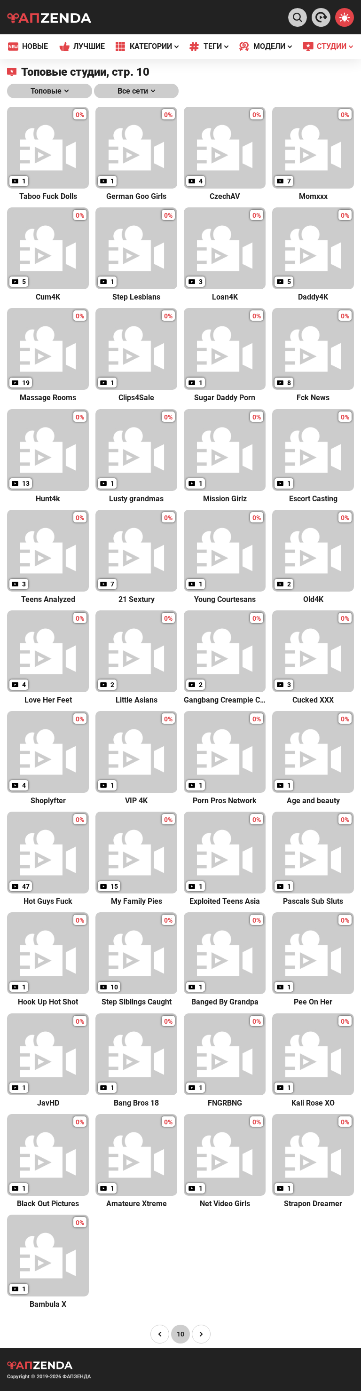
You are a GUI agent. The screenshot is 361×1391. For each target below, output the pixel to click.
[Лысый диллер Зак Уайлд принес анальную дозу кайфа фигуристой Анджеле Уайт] (321, 17)
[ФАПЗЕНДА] (49, 19)
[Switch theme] (344, 17)
